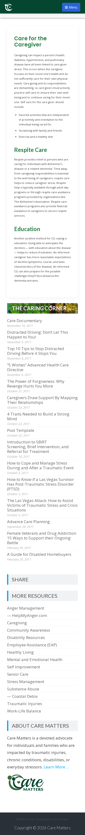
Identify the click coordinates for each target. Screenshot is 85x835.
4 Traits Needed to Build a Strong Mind (38, 416)
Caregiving (17, 622)
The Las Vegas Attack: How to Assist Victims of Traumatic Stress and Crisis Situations (42, 505)
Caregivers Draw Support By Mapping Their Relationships (42, 400)
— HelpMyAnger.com (27, 615)
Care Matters (59, 827)
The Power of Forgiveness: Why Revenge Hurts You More (35, 384)
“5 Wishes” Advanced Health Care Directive (38, 367)
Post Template (20, 430)
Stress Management (25, 681)
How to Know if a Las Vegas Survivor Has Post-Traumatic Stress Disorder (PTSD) (40, 484)
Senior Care (17, 674)
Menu (72, 7)
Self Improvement (23, 667)
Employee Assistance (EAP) (32, 645)
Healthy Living (20, 652)
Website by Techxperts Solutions (43, 819)
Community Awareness (28, 630)
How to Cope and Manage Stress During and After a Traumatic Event (40, 465)
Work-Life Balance (24, 711)
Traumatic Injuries (24, 703)
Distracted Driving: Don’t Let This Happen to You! (37, 334)
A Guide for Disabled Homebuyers (39, 554)
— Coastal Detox (22, 696)
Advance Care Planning (28, 521)
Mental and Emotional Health (34, 659)
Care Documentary (24, 320)
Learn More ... (56, 767)
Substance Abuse (23, 689)
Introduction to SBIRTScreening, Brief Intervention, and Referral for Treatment (38, 446)
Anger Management (25, 608)
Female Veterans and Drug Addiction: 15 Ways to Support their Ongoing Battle (42, 537)
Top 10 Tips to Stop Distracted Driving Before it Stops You (35, 351)
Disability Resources (26, 637)
